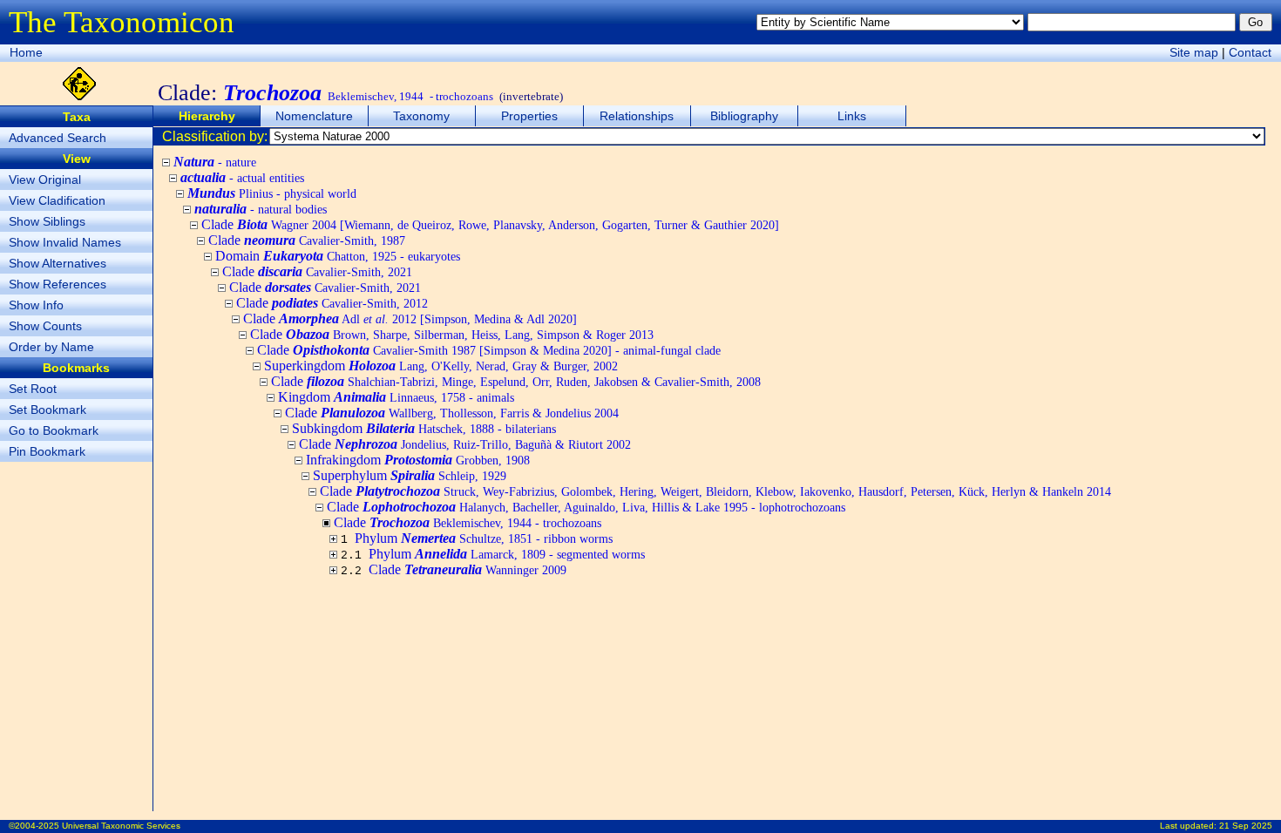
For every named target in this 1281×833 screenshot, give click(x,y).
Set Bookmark (47, 409)
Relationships (637, 116)
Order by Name (51, 347)
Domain (337, 255)
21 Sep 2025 (1245, 825)
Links (851, 116)
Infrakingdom (418, 459)
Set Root (33, 389)
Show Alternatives (57, 263)
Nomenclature (314, 116)
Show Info (36, 305)
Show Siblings (47, 221)
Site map (1193, 52)
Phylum (484, 538)
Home (26, 52)
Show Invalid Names (65, 242)
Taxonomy (421, 116)
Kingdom (396, 396)
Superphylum (409, 475)
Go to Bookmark (53, 430)
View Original (45, 179)
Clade (490, 224)
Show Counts (45, 326)
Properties (529, 116)
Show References (57, 284)
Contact (1250, 52)
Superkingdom (441, 365)
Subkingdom (424, 428)
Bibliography (744, 116)
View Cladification (57, 200)
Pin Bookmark (47, 451)
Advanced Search (57, 138)
